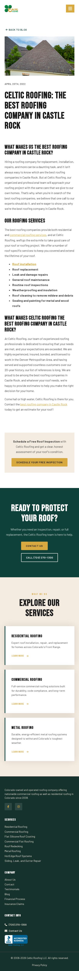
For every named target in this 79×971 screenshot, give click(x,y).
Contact (9, 884)
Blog (7, 894)
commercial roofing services (28, 235)
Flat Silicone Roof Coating (20, 836)
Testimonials (12, 889)
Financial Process (15, 898)
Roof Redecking (14, 846)
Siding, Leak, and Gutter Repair (23, 860)
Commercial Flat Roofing (19, 841)
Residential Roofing (16, 826)
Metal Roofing (13, 851)
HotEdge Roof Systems (18, 856)
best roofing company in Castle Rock (43, 404)
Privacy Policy (39, 965)
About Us (10, 879)
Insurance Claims (14, 903)
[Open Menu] (70, 8)
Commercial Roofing (16, 831)
